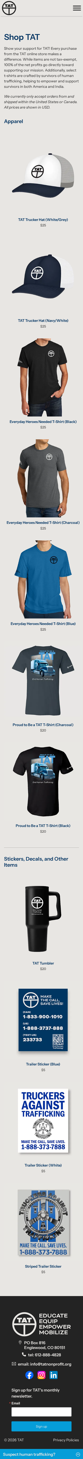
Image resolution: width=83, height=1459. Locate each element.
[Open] (77, 8)
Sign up (41, 1426)
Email (15, 1403)
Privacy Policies (66, 1440)
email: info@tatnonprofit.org (44, 1364)
